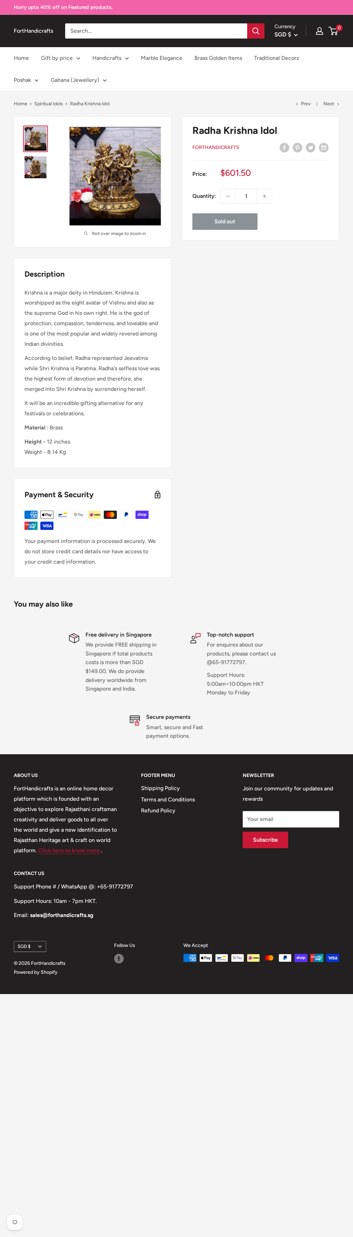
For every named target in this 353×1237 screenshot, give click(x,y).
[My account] (319, 31)
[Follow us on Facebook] (119, 958)
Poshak (22, 80)
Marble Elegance (161, 58)
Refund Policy (158, 810)
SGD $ (24, 946)
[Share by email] (324, 147)
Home (21, 58)
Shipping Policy (160, 788)
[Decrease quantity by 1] (228, 196)
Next (328, 104)
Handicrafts (106, 58)
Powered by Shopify (36, 972)
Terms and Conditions (168, 799)
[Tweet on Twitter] (310, 147)
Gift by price (57, 58)
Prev (306, 104)
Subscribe (265, 839)
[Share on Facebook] (284, 147)
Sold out (224, 221)
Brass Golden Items (218, 58)
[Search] (255, 31)
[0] (333, 31)
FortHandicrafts (215, 147)
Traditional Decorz (276, 58)
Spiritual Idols (48, 104)
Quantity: (204, 196)
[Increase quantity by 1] (264, 196)
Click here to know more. (69, 850)
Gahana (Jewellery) (75, 80)
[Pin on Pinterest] (297, 147)
